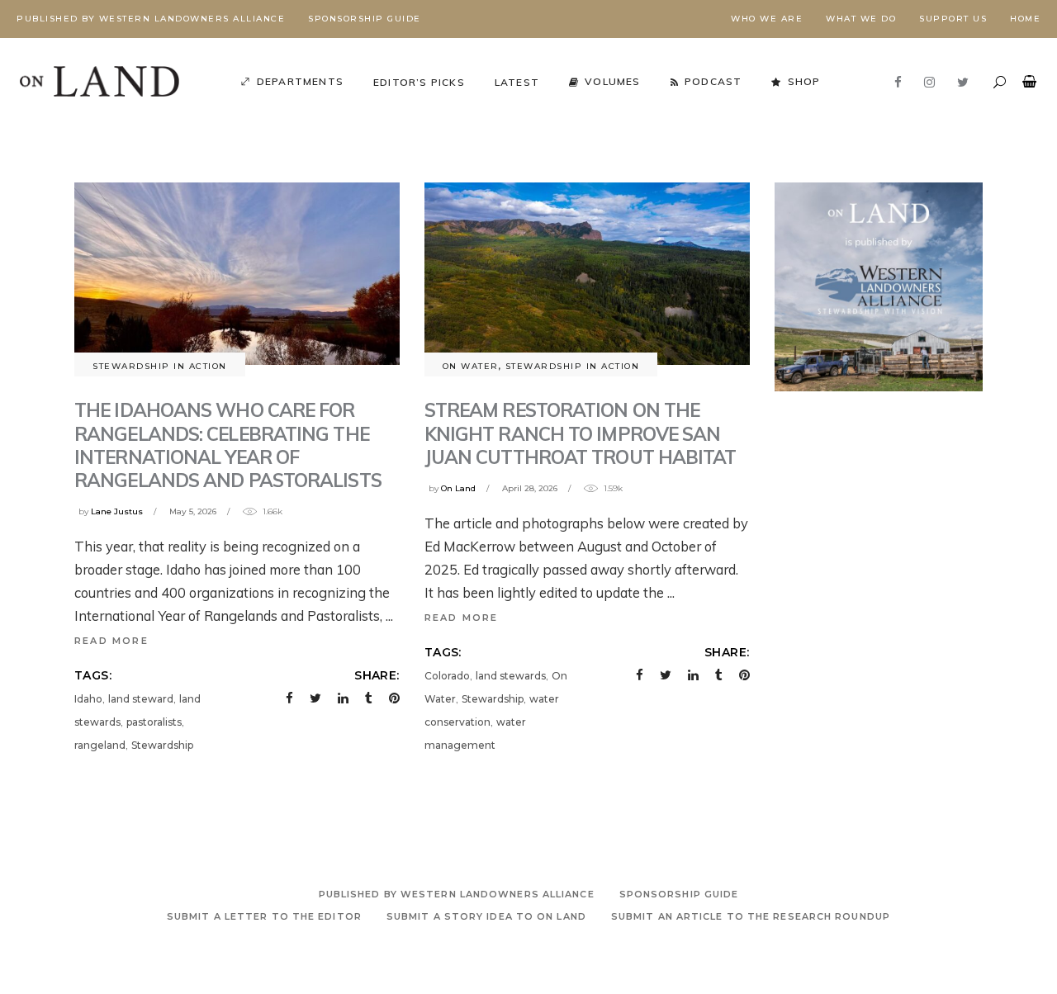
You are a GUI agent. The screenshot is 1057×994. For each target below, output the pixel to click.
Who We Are (767, 18)
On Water (471, 366)
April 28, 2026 (529, 488)
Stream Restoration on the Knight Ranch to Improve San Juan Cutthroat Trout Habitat (582, 433)
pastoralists (154, 722)
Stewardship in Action (159, 366)
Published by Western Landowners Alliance (151, 18)
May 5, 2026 (192, 511)
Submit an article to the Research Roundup (750, 916)
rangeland (100, 745)
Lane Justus (117, 511)
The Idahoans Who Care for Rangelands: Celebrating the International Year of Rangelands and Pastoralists (230, 444)
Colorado (447, 676)
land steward (140, 699)
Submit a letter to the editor (264, 916)
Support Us (953, 18)
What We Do (861, 18)
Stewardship (162, 745)
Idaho (88, 699)
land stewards (511, 676)
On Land (458, 488)
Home (1025, 18)
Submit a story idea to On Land (486, 916)
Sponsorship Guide (364, 18)
